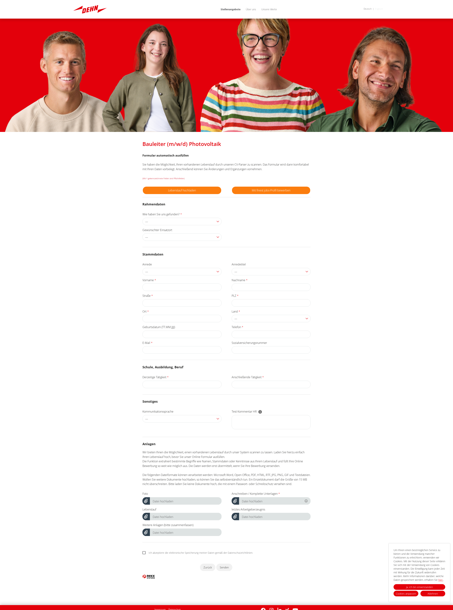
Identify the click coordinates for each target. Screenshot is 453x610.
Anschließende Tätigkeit (248, 377)
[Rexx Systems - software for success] (148, 577)
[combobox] (182, 221)
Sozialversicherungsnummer (249, 343)
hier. (440, 579)
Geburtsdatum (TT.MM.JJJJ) (158, 327)
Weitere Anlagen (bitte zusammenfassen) (167, 525)
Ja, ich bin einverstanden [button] (419, 587)
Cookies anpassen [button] (406, 593)
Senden (224, 567)
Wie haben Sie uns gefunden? (162, 214)
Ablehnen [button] (433, 593)
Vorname (149, 280)
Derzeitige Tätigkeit (155, 377)
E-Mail (147, 343)
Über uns (251, 9)
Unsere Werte (269, 9)
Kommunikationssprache (157, 411)
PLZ (235, 296)
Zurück (207, 567)
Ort (145, 311)
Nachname (240, 280)
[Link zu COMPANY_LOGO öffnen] (90, 9)
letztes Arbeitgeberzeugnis (248, 509)
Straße (147, 296)
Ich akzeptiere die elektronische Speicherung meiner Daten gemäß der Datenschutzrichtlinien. (201, 552)
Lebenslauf (149, 509)
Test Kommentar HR (244, 411)
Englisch (379, 8)
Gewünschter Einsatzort (157, 230)
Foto (145, 494)
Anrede (147, 264)
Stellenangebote (230, 9)
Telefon (237, 327)
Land (236, 311)
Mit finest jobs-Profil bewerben (271, 190)
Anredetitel (239, 264)
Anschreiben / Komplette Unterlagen (256, 494)
